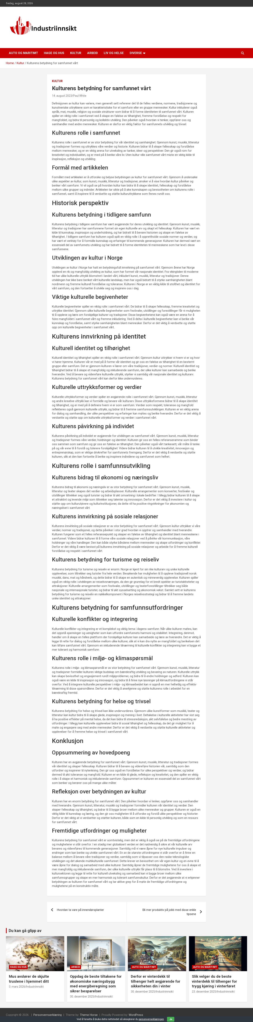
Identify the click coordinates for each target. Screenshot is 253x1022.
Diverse (136, 53)
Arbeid (92, 53)
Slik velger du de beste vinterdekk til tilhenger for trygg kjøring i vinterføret (214, 981)
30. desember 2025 (82, 996)
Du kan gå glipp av (25, 930)
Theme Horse (89, 1015)
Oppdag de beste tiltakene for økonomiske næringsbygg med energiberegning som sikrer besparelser (96, 983)
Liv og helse (114, 53)
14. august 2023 (62, 95)
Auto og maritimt (23, 53)
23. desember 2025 (204, 991)
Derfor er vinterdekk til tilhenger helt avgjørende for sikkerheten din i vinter (155, 981)
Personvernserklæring (47, 1015)
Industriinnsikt (35, 986)
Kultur (75, 53)
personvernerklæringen (151, 1019)
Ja (170, 1019)
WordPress (136, 1015)
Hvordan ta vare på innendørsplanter (80, 910)
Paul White (79, 95)
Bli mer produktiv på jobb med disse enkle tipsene (169, 912)
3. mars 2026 (17, 986)
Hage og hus (54, 53)
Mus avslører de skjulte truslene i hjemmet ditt (29, 979)
